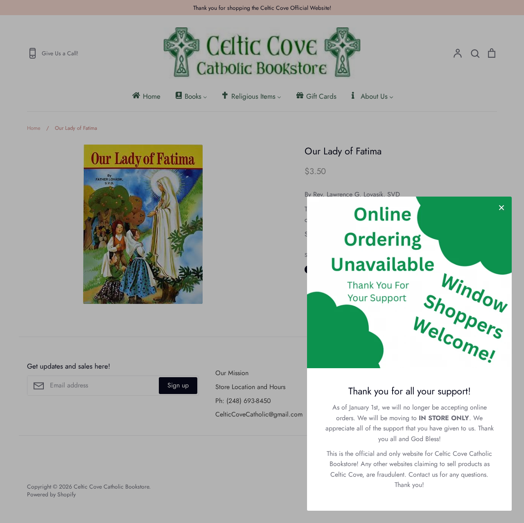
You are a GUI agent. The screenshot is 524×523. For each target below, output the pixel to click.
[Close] (501, 207)
